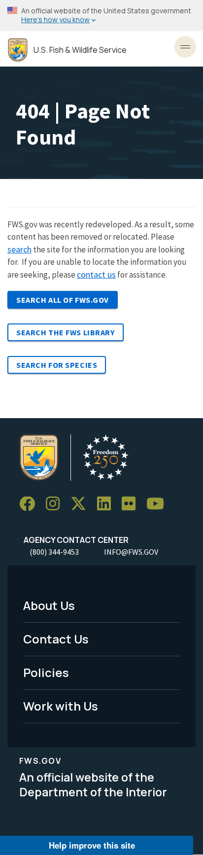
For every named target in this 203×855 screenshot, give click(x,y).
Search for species (56, 365)
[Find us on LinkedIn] (107, 504)
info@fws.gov (131, 552)
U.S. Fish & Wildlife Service (80, 50)
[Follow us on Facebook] (30, 504)
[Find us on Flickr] (132, 504)
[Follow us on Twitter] (81, 504)
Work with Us (60, 706)
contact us (96, 274)
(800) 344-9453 (54, 552)
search (19, 249)
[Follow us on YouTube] (158, 504)
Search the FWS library (65, 332)
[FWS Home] (18, 50)
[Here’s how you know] (101, 15)
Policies (46, 672)
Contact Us (56, 639)
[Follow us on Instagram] (56, 504)
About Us (49, 605)
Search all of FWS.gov (62, 300)
